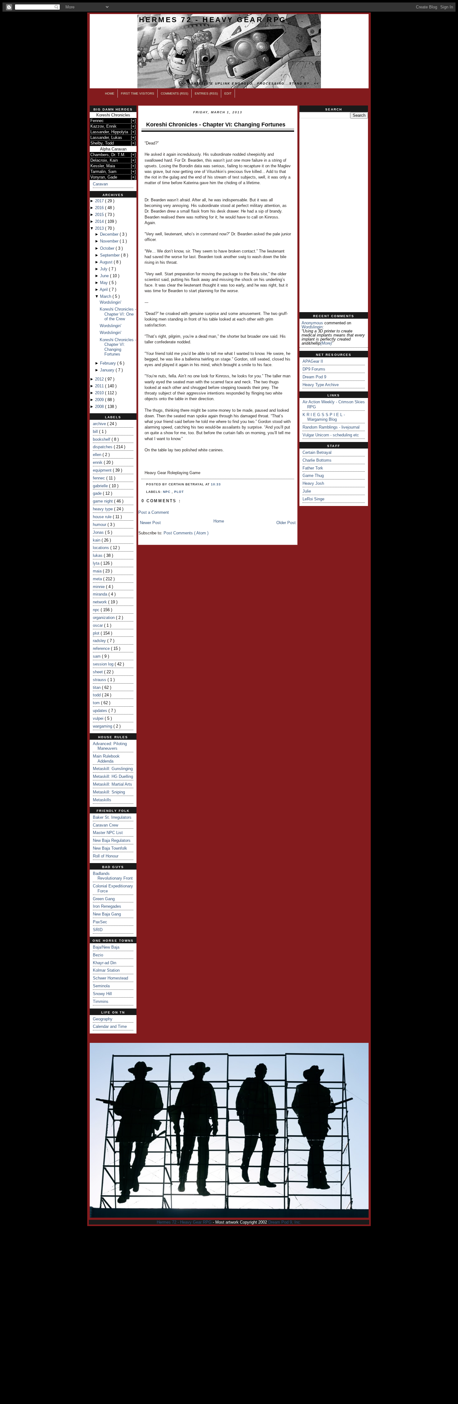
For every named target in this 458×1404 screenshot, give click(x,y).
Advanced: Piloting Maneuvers (110, 746)
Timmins (100, 1001)
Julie (307, 491)
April (104, 289)
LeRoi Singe (313, 499)
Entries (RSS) (206, 93)
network (100, 602)
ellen (98, 454)
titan (97, 687)
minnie (99, 586)
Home (109, 93)
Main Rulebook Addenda (106, 758)
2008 (100, 406)
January (108, 370)
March (106, 296)
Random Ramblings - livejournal (331, 427)
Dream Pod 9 (314, 377)
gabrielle (101, 486)
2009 (100, 399)
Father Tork (313, 468)
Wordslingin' (110, 302)
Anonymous (312, 323)
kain (97, 540)
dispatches (103, 446)
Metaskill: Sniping (109, 792)
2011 (100, 386)
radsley (100, 640)
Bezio (98, 955)
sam (97, 656)
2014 (100, 221)
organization (104, 617)
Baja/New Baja (106, 947)
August (107, 262)
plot (97, 633)
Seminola (101, 986)
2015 (100, 214)
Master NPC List (108, 832)
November (110, 241)
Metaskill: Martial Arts (112, 784)
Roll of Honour (105, 856)
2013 (100, 228)
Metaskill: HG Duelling (113, 776)
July (104, 269)
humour (100, 524)
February (108, 363)
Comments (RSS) (174, 93)
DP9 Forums (314, 369)
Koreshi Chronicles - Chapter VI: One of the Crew (118, 314)
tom (97, 702)
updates (100, 710)
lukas (98, 555)
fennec (99, 478)
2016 (100, 207)
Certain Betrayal (317, 452)
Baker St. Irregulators (112, 817)
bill (96, 431)
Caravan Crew (105, 825)
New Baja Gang (107, 914)
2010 (100, 392)
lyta (97, 563)
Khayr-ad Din (104, 962)
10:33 (216, 484)
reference (102, 648)
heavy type (103, 509)
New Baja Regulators (112, 840)
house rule (103, 516)
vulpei (99, 718)
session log (104, 664)
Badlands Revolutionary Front (113, 876)
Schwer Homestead (110, 978)
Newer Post (150, 522)
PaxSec (100, 922)
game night (103, 501)
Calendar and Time (110, 1026)
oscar (98, 625)
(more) (326, 343)
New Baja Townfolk (110, 848)
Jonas (99, 532)
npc (97, 609)
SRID (98, 929)
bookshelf (102, 439)
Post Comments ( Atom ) (186, 533)
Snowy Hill (102, 993)
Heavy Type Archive (321, 384)
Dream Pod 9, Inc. (284, 1222)
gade (98, 493)
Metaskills (102, 800)
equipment (103, 470)
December (110, 234)
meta (98, 579)
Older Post (286, 522)
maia (98, 571)
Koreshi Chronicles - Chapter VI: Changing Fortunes (118, 347)
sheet (98, 672)
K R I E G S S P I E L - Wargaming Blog (324, 417)
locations (101, 547)
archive (100, 423)
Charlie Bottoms (317, 460)
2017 (100, 201)
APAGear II (313, 361)
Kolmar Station (106, 970)
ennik (98, 462)
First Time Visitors (137, 93)
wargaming (103, 726)
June (105, 275)
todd (97, 695)
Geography (102, 1019)
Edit (227, 93)
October (108, 248)
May (104, 282)
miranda (100, 594)
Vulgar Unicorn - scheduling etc (331, 435)
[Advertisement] (333, 215)
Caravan (100, 184)
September (110, 255)
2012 (100, 379)
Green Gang (104, 898)
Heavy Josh (313, 483)
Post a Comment (153, 512)
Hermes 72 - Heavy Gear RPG (213, 20)
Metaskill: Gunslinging (113, 768)
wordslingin (312, 327)
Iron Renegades (107, 906)
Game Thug (313, 475)
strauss (100, 679)
